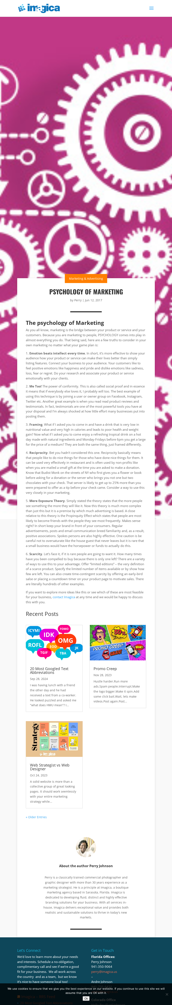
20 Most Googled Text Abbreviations (49, 670)
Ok (86, 998)
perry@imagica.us (104, 971)
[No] (167, 994)
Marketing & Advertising (86, 279)
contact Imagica (64, 597)
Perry (78, 300)
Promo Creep (105, 668)
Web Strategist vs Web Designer (49, 767)
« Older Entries (36, 817)
